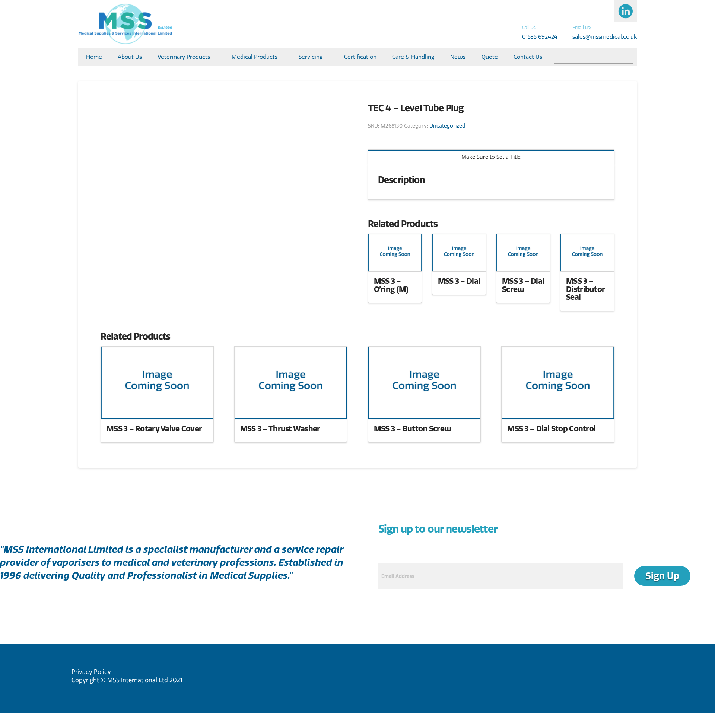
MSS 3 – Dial (459, 281)
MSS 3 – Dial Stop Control (551, 428)
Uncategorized (447, 125)
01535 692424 (539, 36)
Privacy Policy (91, 671)
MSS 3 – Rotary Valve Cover (154, 428)
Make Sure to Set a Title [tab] (491, 157)
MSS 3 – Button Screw (412, 428)
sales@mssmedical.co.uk (604, 36)
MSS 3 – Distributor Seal (585, 289)
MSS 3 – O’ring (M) (391, 285)
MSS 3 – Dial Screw (523, 285)
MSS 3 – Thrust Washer (280, 428)
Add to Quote (394, 258)
